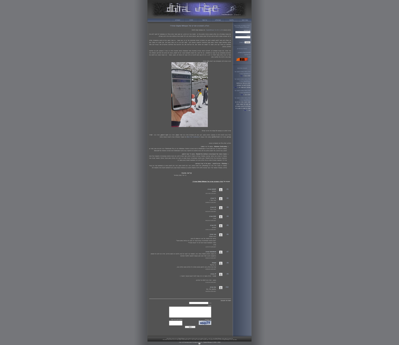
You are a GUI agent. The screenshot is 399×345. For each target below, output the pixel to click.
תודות (191, 20)
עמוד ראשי (245, 20)
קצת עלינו (218, 20)
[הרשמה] (242, 42)
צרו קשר (204, 20)
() (241, 75)
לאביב (248, 57)
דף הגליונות (247, 54)
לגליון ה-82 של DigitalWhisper (214, 30)
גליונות (231, 20)
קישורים (177, 20)
